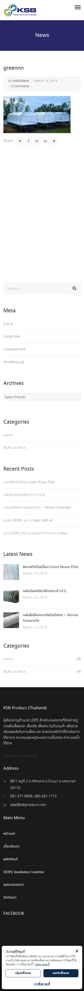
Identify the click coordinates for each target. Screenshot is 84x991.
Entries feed (11, 336)
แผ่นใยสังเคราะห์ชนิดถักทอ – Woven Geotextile (36, 507)
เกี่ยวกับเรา (11, 846)
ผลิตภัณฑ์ (10, 859)
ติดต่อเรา (10, 897)
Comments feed (14, 349)
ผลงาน (8, 435)
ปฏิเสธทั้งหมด (23, 973)
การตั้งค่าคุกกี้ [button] (42, 984)
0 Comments (20, 86)
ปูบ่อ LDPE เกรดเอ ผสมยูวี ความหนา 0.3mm (35, 533)
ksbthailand (21, 81)
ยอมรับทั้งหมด (61, 973)
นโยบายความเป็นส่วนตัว (20, 755)
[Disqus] (42, 210)
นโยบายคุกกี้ (42, 964)
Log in (8, 324)
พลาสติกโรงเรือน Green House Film (28, 482)
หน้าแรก (9, 833)
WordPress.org (13, 362)
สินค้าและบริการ (14, 447)
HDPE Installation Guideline (23, 872)
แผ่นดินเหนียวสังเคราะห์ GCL (24, 494)
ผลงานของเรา (13, 884)
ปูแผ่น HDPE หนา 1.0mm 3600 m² (28, 520)
